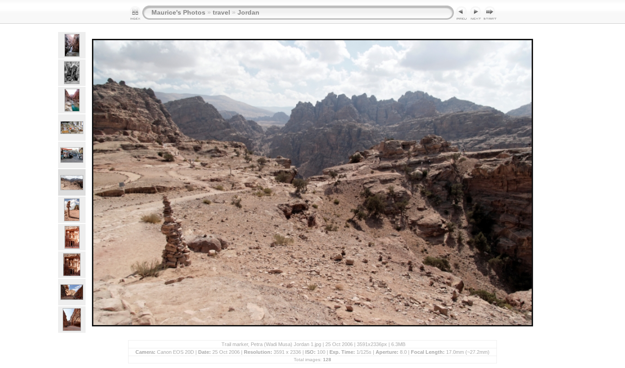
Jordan (248, 12)
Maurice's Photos (178, 12)
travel (221, 12)
